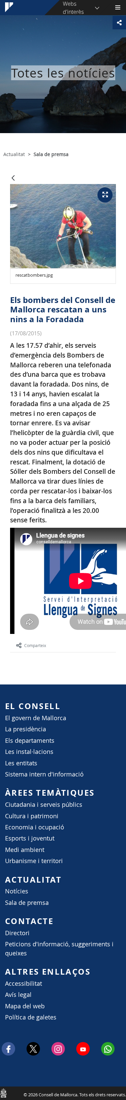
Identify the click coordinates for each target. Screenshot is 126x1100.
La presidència (25, 729)
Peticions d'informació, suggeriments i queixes (59, 948)
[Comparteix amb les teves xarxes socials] (119, 22)
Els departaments (29, 740)
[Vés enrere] (13, 178)
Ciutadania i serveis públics (43, 804)
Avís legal (18, 995)
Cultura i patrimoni (31, 816)
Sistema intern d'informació (44, 774)
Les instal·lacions (29, 752)
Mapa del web (25, 1006)
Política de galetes (30, 1017)
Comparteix (35, 645)
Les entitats (21, 763)
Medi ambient (24, 850)
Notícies (16, 891)
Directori (17, 933)
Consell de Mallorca (3, 1093)
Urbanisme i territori (34, 861)
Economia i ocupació (34, 827)
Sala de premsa (27, 903)
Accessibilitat (23, 983)
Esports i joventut (29, 838)
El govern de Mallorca (35, 718)
